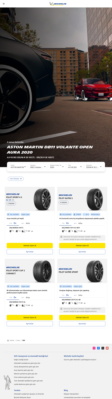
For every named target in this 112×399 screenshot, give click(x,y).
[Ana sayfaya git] (58, 4)
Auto (18, 340)
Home (12, 340)
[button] (25, 166)
